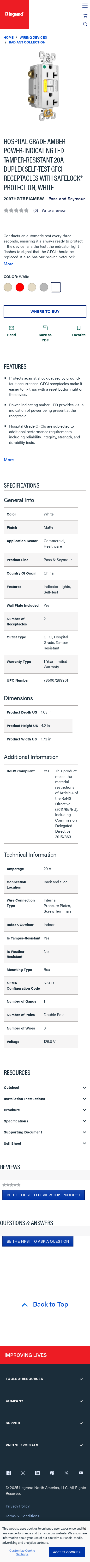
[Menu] (85, 6)
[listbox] (45, 88)
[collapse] (81, 1378)
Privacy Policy (18, 1506)
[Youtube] (81, 1473)
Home (9, 37)
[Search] (85, 24)
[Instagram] (23, 1473)
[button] (85, 52)
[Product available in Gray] (44, 287)
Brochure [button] (12, 1110)
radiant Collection (27, 42)
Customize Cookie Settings (22, 1552)
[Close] (84, 1529)
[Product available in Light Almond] (32, 287)
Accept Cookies (66, 1552)
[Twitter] (66, 1473)
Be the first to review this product (46, 1196)
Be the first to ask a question (38, 1241)
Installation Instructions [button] (24, 1099)
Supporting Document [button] (23, 1132)
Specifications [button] (16, 1121)
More (8, 263)
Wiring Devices (33, 37)
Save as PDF (45, 337)
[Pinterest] (52, 1473)
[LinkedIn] (37, 1473)
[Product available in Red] (20, 287)
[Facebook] (9, 1473)
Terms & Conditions (22, 1516)
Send (11, 334)
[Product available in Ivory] (8, 287)
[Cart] (85, 15)
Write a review (54, 210)
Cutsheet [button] (11, 1087)
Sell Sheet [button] (12, 1143)
